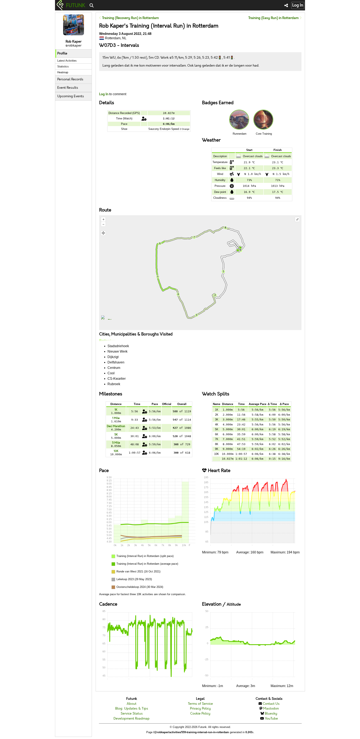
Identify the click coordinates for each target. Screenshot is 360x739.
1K (116, 409)
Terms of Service (200, 704)
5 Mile (116, 442)
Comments (114, 81)
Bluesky (271, 714)
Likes (105, 85)
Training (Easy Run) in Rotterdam (273, 18)
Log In (297, 5)
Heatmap (62, 72)
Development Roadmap (132, 719)
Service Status (132, 714)
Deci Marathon (116, 426)
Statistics (63, 66)
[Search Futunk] (91, 5)
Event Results (67, 88)
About (131, 704)
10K (116, 451)
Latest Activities (67, 60)
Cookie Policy (200, 714)
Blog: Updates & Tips (131, 709)
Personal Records (70, 79)
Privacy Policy (200, 709)
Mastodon (271, 709)
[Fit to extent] (103, 233)
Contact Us (271, 704)
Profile (62, 54)
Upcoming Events (70, 96)
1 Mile (116, 418)
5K (116, 434)
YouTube (271, 719)
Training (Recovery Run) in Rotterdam (130, 18)
